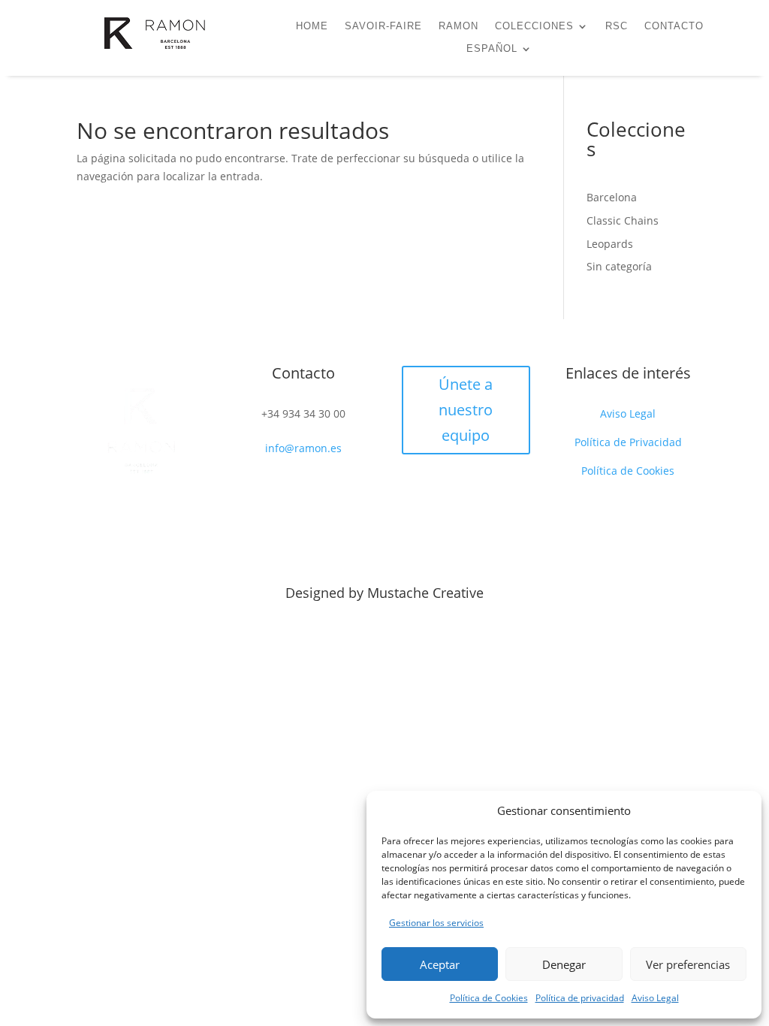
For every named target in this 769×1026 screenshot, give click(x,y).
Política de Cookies (489, 997)
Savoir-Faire (383, 26)
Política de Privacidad (628, 442)
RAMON (458, 26)
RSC (616, 26)
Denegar (564, 964)
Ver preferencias (688, 964)
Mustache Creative (425, 593)
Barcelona (612, 197)
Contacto (674, 26)
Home (312, 26)
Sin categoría (619, 266)
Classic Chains (623, 220)
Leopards (610, 244)
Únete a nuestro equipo (466, 409)
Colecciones (534, 26)
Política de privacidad (579, 997)
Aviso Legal (655, 997)
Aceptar (440, 964)
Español (491, 49)
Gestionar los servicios (436, 922)
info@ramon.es (303, 448)
